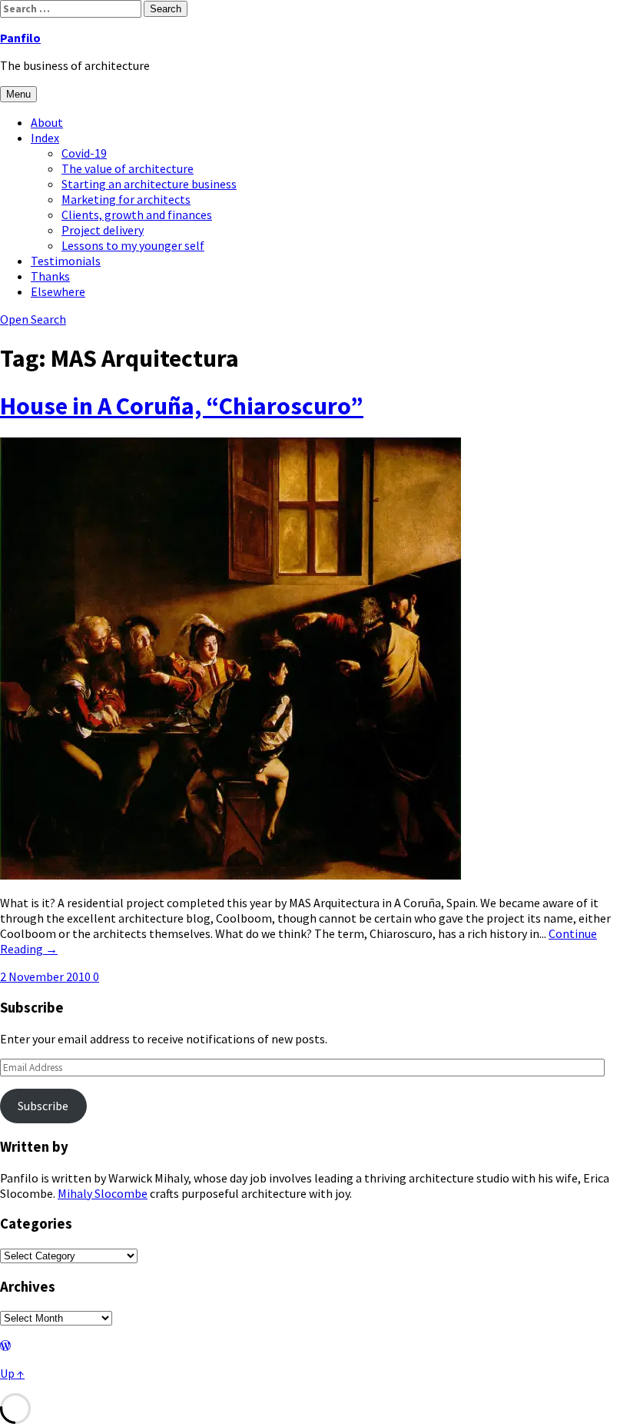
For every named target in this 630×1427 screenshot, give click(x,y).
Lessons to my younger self (132, 245)
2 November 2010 (46, 976)
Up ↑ (12, 1373)
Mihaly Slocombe (103, 1193)
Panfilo (20, 37)
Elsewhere (58, 291)
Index (45, 137)
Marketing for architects (126, 199)
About (47, 122)
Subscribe (43, 1105)
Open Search (33, 319)
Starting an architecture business (149, 183)
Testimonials (66, 260)
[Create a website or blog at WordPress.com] (5, 1345)
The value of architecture (127, 168)
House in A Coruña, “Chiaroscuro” (181, 406)
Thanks (50, 276)
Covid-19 (84, 153)
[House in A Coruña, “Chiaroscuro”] (230, 875)
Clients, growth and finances (136, 214)
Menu (18, 94)
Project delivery (102, 230)
